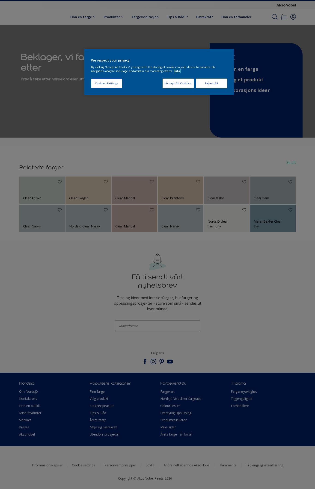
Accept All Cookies (178, 83)
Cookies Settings (106, 83)
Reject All (211, 83)
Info (177, 71)
